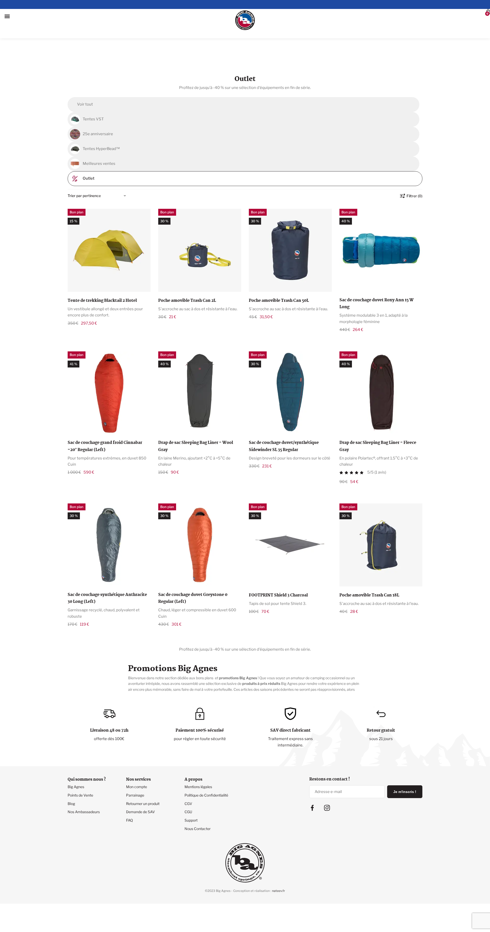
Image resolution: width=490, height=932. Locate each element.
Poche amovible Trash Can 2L (187, 276)
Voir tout (85, 80)
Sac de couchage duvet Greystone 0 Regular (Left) (192, 574)
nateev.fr (278, 867)
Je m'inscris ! (404, 768)
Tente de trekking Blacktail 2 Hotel (102, 276)
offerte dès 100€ (109, 714)
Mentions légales (198, 763)
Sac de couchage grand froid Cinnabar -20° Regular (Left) (105, 422)
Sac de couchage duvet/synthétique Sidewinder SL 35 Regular (284, 422)
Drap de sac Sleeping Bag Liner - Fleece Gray (377, 422)
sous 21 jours (381, 714)
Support (191, 796)
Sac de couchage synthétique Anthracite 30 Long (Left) (107, 574)
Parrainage (135, 771)
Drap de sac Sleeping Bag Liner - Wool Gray (195, 422)
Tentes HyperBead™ (101, 124)
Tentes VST (93, 95)
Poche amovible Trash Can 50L (279, 276)
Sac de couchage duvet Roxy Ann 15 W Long (376, 279)
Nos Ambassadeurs (84, 788)
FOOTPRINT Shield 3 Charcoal (278, 571)
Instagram (327, 784)
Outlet (88, 154)
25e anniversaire (98, 110)
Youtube (366, 790)
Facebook (312, 784)
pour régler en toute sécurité (200, 714)
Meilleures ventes (99, 139)
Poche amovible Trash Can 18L (369, 571)
